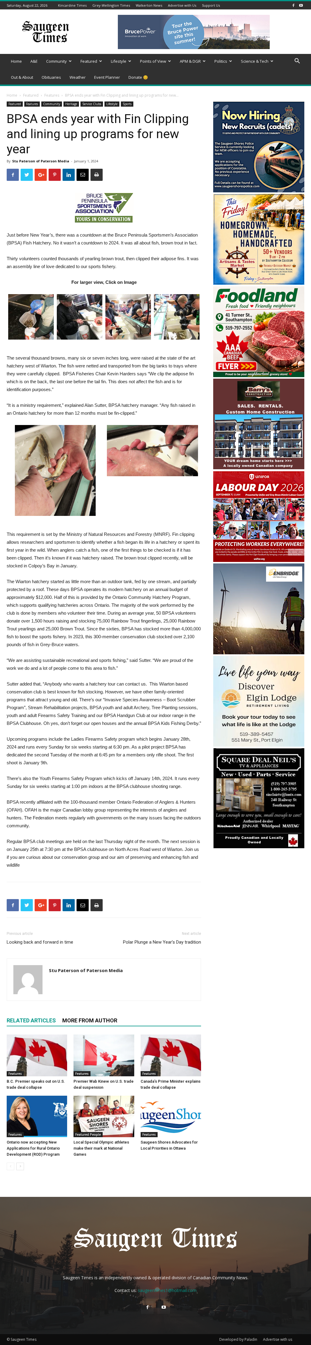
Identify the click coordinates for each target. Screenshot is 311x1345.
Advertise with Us (182, 5)
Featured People (88, 1134)
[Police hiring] (258, 191)
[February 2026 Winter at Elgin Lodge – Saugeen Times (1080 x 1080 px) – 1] (258, 745)
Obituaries (51, 77)
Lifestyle (118, 61)
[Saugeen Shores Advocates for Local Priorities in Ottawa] (171, 1116)
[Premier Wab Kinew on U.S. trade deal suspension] (103, 1055)
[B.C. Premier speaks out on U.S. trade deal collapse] (37, 1055)
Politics (220, 61)
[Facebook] (293, 5)
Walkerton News (149, 5)
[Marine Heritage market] (258, 283)
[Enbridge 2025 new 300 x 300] (258, 653)
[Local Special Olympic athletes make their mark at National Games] (103, 1116)
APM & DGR (190, 61)
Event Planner (107, 77)
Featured (88, 61)
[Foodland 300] (258, 375)
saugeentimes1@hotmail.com (167, 1290)
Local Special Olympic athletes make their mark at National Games (101, 1148)
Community (56, 61)
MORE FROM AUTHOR (89, 1020)
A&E (34, 61)
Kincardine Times (72, 5)
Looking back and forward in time (40, 942)
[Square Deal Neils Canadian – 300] (258, 847)
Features (51, 95)
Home (16, 61)
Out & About (22, 77)
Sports (127, 104)
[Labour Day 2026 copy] (258, 560)
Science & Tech (254, 61)
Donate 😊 (138, 77)
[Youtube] (301, 5)
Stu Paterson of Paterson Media (40, 161)
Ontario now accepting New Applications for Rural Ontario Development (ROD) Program (33, 1148)
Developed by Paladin (238, 1339)
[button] (297, 62)
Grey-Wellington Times (111, 5)
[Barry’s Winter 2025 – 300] (258, 468)
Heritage (71, 104)
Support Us (211, 5)
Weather (78, 77)
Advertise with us (277, 1339)
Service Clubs (91, 104)
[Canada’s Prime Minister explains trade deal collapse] (171, 1055)
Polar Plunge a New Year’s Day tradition (162, 942)
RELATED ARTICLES (31, 1020)
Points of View (153, 61)
